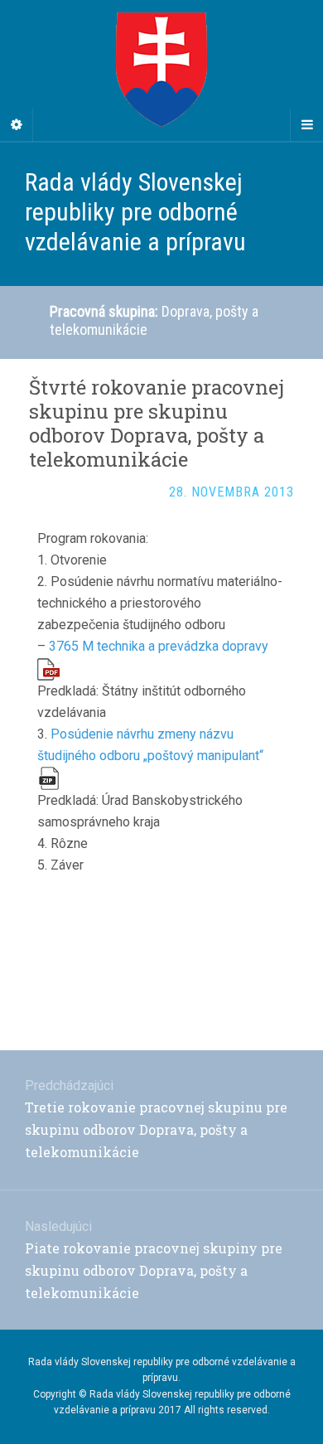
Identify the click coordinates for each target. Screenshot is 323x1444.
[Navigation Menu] (306, 125)
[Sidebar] (16, 125)
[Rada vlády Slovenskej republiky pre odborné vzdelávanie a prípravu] (161, 70)
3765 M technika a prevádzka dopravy (158, 646)
